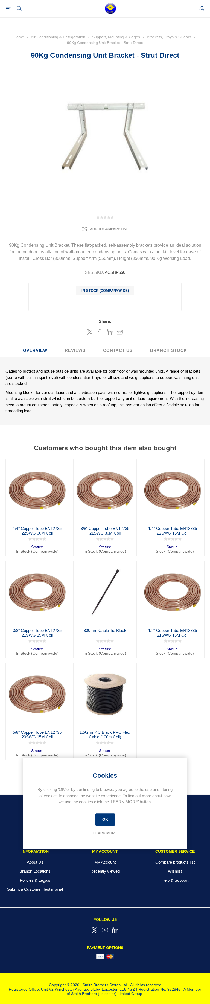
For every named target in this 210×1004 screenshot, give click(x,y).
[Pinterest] (115, 930)
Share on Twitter (90, 332)
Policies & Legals (35, 880)
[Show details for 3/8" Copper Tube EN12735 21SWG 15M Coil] (37, 592)
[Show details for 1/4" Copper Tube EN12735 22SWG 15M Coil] (172, 490)
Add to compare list (109, 229)
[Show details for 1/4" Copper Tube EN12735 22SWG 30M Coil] (37, 490)
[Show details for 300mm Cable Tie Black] (105, 592)
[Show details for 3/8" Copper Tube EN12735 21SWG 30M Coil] (105, 490)
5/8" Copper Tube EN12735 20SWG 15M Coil (37, 734)
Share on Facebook (100, 332)
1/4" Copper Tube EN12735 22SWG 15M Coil (172, 530)
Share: (105, 321)
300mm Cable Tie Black (105, 630)
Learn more (105, 833)
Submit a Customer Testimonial (35, 889)
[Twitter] (94, 930)
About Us (35, 862)
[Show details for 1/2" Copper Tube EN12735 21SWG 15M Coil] (172, 592)
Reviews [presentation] (75, 350)
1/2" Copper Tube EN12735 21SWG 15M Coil (172, 632)
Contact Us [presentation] (118, 350)
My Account (105, 862)
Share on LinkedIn (110, 332)
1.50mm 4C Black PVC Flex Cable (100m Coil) (105, 734)
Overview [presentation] (35, 350)
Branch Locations (35, 871)
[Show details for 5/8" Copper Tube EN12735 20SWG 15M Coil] (37, 694)
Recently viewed (105, 871)
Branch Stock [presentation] (168, 350)
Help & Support (174, 880)
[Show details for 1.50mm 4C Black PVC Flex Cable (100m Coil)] (105, 694)
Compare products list (175, 862)
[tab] (35, 350)
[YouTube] (105, 930)
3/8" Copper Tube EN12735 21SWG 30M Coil (105, 530)
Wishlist (175, 871)
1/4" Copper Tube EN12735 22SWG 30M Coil (37, 530)
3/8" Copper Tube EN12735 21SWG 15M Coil (37, 632)
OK (105, 819)
